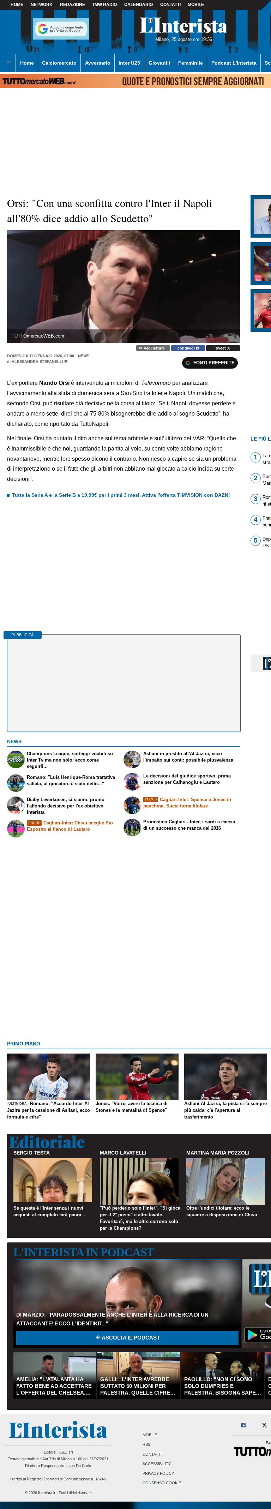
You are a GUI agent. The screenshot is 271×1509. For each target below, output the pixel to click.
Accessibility (157, 1464)
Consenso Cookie (162, 1483)
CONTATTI (170, 4)
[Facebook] (243, 1425)
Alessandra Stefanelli (37, 361)
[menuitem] (9, 63)
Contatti (152, 1454)
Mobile (150, 1435)
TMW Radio (104, 4)
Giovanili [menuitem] (159, 63)
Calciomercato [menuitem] (59, 63)
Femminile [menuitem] (190, 63)
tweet (221, 348)
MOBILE (196, 4)
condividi (186, 348)
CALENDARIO (138, 4)
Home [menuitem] (27, 63)
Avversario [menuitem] (97, 63)
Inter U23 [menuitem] (129, 63)
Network (42, 4)
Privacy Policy (158, 1473)
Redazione (72, 4)
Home (17, 4)
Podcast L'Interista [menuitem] (234, 63)
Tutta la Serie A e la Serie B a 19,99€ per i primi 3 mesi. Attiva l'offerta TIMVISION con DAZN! (121, 495)
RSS (146, 1445)
